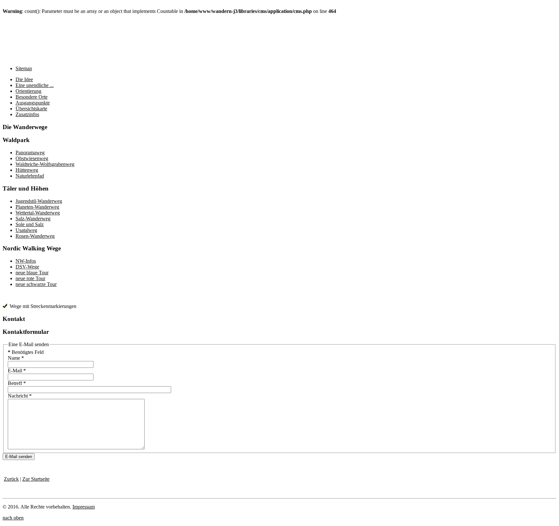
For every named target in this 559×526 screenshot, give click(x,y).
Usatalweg (26, 230)
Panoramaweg (30, 152)
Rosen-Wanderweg (35, 236)
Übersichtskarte (31, 108)
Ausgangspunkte (33, 102)
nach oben (13, 518)
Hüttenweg (27, 170)
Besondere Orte (32, 97)
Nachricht (20, 396)
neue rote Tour (30, 278)
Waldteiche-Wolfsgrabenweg (45, 164)
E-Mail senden (18, 456)
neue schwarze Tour (36, 284)
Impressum (83, 507)
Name (16, 358)
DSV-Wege (27, 266)
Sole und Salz (30, 224)
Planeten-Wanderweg (37, 207)
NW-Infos (26, 261)
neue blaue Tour (32, 272)
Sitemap (24, 68)
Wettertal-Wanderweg (38, 212)
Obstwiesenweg (32, 158)
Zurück (11, 479)
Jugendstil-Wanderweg (39, 201)
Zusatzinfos (27, 114)
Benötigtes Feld (26, 352)
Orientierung (28, 91)
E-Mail (17, 370)
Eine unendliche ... (35, 85)
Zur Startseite (35, 479)
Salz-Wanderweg (33, 218)
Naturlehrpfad (30, 176)
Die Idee (24, 79)
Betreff (17, 383)
